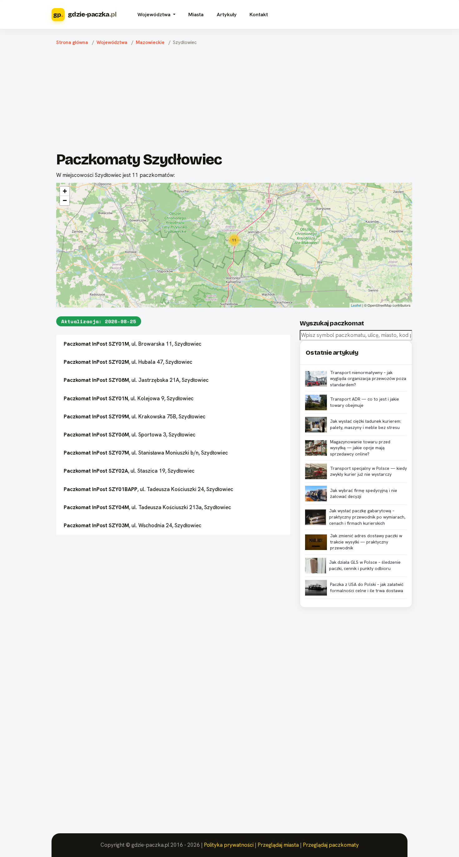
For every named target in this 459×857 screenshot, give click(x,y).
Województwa (111, 42)
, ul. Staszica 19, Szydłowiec (129, 470)
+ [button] (65, 191)
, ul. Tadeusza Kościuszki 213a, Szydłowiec (147, 507)
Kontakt (258, 14)
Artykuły (227, 14)
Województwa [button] (154, 14)
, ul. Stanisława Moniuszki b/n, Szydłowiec (146, 452)
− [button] (65, 200)
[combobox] (356, 335)
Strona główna (72, 42)
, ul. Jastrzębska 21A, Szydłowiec (136, 380)
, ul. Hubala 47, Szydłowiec (128, 361)
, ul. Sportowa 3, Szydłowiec (129, 434)
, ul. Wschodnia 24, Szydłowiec (132, 525)
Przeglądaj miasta (278, 844)
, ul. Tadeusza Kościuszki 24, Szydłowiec (148, 489)
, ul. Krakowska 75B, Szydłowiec (134, 416)
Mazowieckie (150, 42)
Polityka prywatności (229, 844)
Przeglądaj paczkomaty (331, 844)
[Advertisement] (234, 100)
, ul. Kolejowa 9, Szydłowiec (129, 398)
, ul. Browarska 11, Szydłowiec (132, 343)
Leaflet (356, 305)
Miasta (196, 14)
